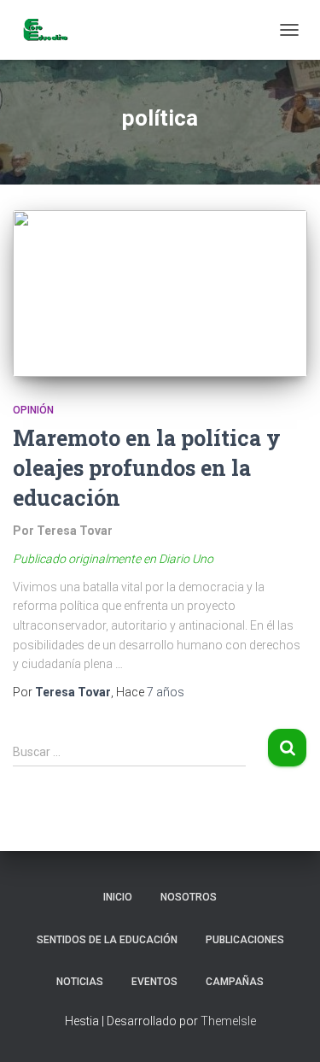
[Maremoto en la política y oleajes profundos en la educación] (160, 293)
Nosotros (188, 897)
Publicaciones (245, 940)
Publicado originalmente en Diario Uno (113, 559)
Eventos (154, 982)
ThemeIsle (228, 1021)
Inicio (117, 897)
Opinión (33, 410)
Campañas (235, 982)
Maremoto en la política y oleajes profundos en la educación (147, 468)
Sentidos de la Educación (107, 940)
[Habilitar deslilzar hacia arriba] (286, 1027)
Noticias (79, 982)
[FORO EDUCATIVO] (51, 30)
